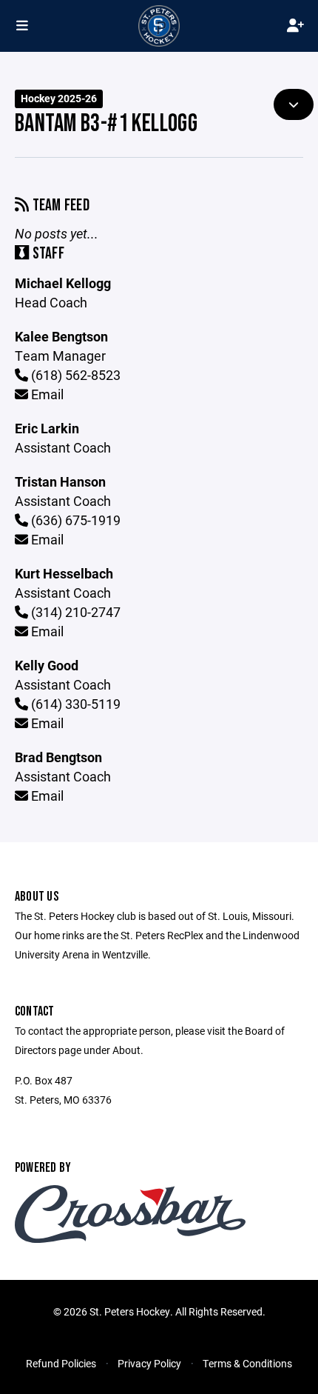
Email (46, 394)
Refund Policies (61, 1363)
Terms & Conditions (247, 1363)
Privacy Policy (149, 1363)
